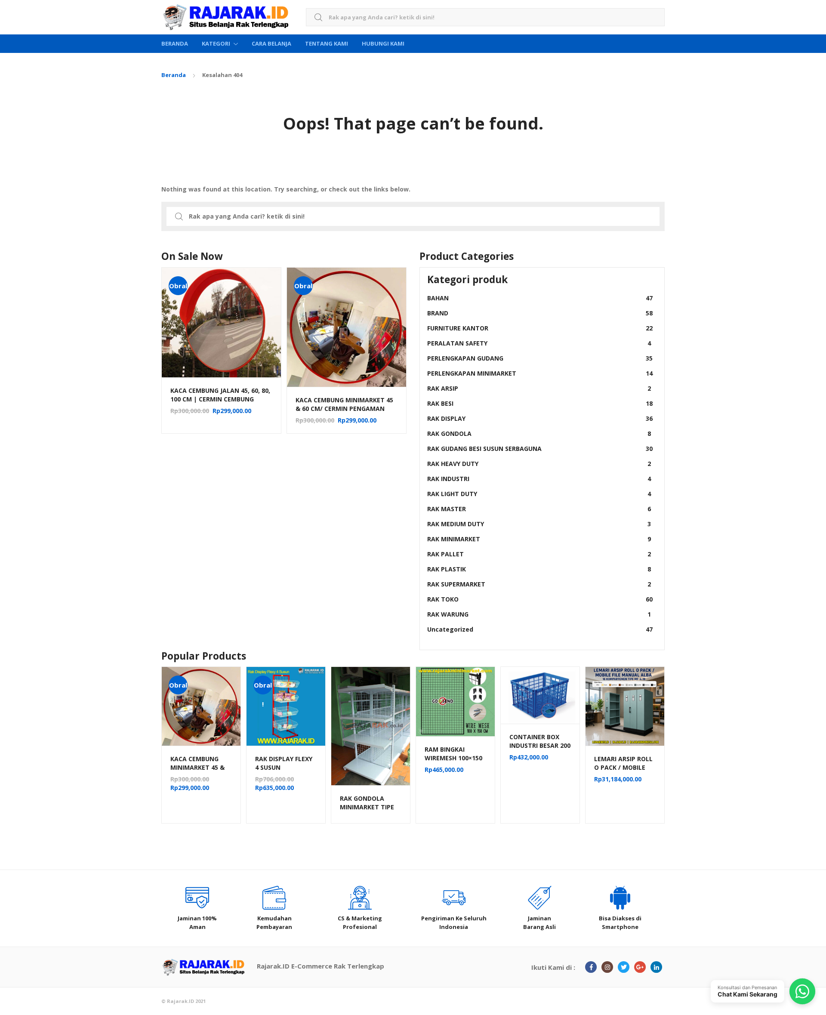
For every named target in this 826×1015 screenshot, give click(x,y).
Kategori (216, 43)
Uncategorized (540, 629)
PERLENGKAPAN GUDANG (540, 358)
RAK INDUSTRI (539, 479)
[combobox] (485, 17)
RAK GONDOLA (539, 433)
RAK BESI (540, 403)
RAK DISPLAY (540, 418)
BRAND (540, 313)
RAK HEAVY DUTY (539, 464)
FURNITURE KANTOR (540, 328)
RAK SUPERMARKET (539, 584)
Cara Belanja (271, 43)
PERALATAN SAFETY (539, 343)
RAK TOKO (540, 599)
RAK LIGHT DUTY (539, 494)
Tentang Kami (326, 43)
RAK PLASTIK (539, 569)
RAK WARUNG (539, 614)
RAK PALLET (539, 554)
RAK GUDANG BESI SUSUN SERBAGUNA (540, 448)
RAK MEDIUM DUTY (539, 524)
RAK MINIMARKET (539, 539)
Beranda (174, 43)
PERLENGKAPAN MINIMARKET (540, 373)
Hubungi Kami (383, 43)
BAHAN (540, 298)
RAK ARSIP (539, 388)
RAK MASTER (539, 509)
